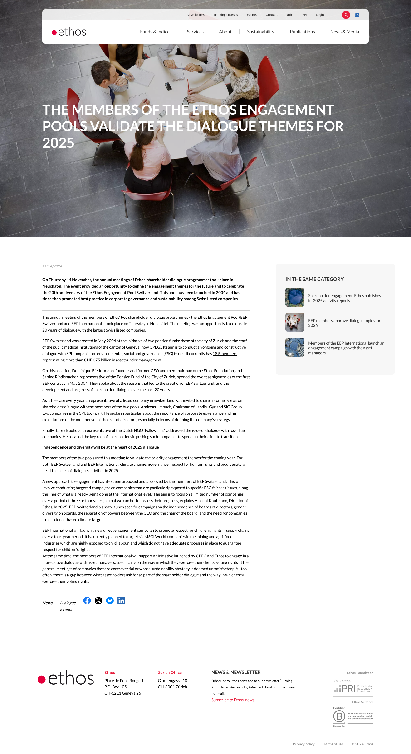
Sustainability (260, 32)
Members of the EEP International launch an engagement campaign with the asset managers (346, 348)
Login (320, 15)
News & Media (344, 32)
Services (195, 32)
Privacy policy (304, 744)
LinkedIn (357, 15)
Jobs (290, 15)
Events (252, 15)
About (225, 32)
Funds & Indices (155, 32)
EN (304, 15)
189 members (225, 354)
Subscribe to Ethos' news (232, 700)
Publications (302, 32)
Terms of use (333, 744)
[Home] (69, 34)
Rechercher (346, 15)
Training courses (226, 15)
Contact (272, 15)
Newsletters (196, 15)
